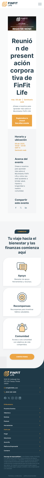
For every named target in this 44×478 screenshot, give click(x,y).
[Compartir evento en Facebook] (16, 208)
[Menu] (40, 4)
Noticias (6, 417)
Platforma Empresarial (11, 446)
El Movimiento (8, 404)
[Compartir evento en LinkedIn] (26, 208)
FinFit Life (7, 429)
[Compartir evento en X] (21, 208)
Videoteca (7, 413)
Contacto (7, 450)
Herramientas (8, 425)
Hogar (6, 434)
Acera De (7, 442)
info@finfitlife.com (12, 388)
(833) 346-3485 (11, 392)
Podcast (6, 421)
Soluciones (7, 438)
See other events (22, 123)
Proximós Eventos (9, 408)
